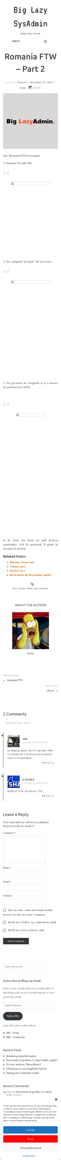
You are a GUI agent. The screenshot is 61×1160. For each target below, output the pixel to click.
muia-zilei (32, 588)
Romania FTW (13, 680)
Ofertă (52, 690)
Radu (23, 88)
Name (7, 867)
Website (7, 895)
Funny (22, 588)
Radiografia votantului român (22, 1073)
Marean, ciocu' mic (22, 562)
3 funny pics (18, 566)
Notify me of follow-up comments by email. (32, 922)
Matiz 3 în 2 (17, 570)
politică (44, 588)
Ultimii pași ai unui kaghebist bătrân (26, 1068)
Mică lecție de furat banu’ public (30, 574)
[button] (56, 1099)
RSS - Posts (12, 1032)
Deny (30, 1138)
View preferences (30, 1147)
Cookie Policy (29, 1155)
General (21, 82)
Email (7, 881)
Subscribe (13, 1016)
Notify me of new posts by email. (26, 930)
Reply (46, 762)
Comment (9, 833)
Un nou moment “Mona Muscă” (23, 1064)
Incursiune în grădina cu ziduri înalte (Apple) (31, 1060)
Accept (30, 1129)
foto (15, 588)
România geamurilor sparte (21, 1056)
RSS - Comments (15, 1037)
